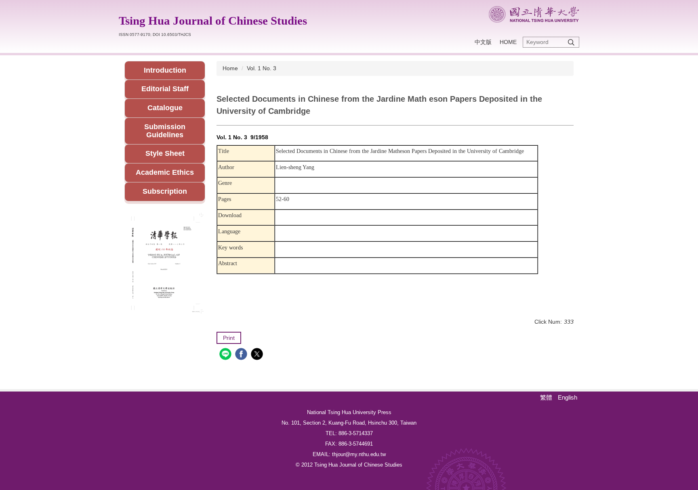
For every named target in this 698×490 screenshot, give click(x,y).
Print (229, 338)
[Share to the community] (226, 355)
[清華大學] (533, 14)
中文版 (483, 42)
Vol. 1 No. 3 (261, 68)
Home (508, 42)
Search (571, 42)
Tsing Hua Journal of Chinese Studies (213, 20)
